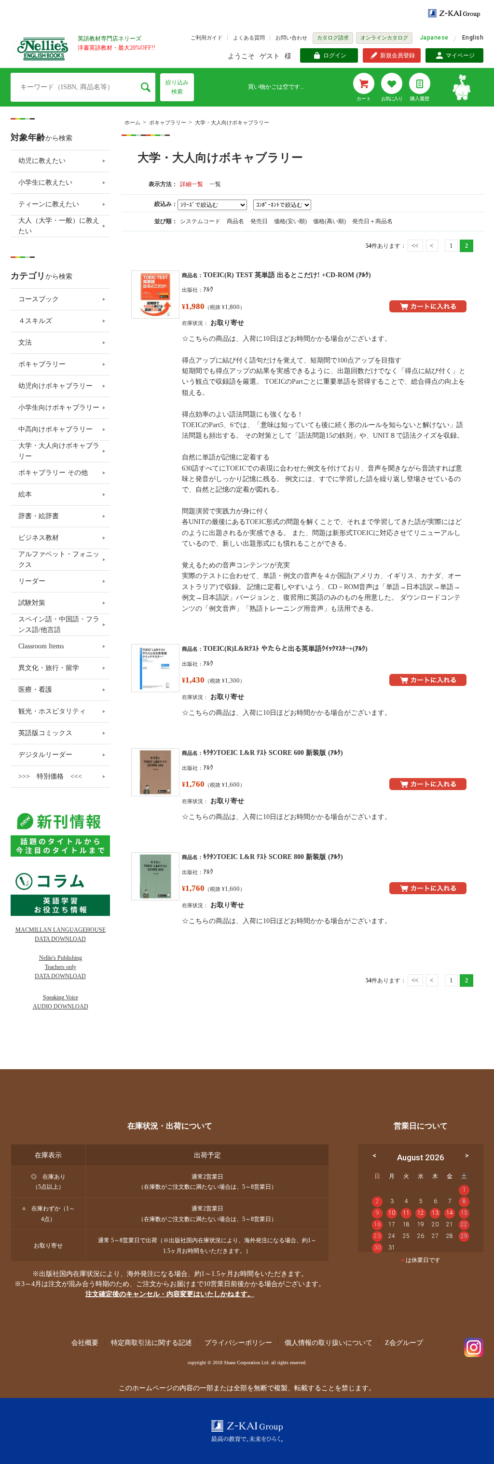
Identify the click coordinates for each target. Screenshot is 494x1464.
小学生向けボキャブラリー (58, 407)
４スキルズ (35, 320)
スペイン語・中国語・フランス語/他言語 (58, 624)
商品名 (236, 221)
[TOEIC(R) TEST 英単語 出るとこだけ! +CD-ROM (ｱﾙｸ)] (155, 294)
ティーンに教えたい (48, 204)
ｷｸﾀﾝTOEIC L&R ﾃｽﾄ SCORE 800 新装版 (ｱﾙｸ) (273, 856)
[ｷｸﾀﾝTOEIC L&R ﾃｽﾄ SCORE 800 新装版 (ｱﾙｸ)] (155, 876)
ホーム (132, 122)
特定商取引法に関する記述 (151, 1342)
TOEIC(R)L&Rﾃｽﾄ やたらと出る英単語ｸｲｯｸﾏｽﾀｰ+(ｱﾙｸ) (285, 648)
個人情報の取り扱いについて (328, 1342)
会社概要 (84, 1342)
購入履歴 (419, 98)
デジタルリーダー (45, 754)
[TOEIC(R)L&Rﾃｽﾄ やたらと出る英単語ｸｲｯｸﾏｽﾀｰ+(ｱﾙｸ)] (155, 668)
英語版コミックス (45, 733)
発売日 (259, 221)
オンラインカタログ (384, 37)
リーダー (31, 581)
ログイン (334, 55)
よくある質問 (249, 37)
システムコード (201, 221)
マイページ (460, 55)
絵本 (25, 494)
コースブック (38, 299)
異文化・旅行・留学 (48, 668)
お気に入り (391, 98)
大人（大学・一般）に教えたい (58, 226)
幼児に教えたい (42, 160)
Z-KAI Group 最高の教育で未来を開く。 (247, 1431)
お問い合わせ (291, 37)
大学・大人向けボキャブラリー (232, 122)
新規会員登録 (397, 55)
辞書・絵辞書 (38, 516)
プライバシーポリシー (238, 1342)
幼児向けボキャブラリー (55, 386)
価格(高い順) (330, 221)
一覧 (215, 184)
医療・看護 (35, 689)
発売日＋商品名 (372, 221)
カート (364, 98)
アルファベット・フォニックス (58, 559)
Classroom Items (41, 646)
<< (415, 245)
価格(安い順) (291, 221)
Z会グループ (404, 1342)
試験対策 (31, 602)
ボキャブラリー (167, 122)
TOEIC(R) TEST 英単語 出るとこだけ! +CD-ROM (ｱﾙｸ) (287, 275)
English (472, 37)
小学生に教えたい (45, 182)
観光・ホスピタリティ (52, 711)
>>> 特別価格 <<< (50, 776)
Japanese (434, 37)
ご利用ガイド (206, 37)
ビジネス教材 (38, 537)
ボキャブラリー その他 (53, 472)
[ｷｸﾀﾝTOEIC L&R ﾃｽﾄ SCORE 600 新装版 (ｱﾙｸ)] (155, 772)
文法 (25, 342)
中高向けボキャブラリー (55, 429)
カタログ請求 (333, 37)
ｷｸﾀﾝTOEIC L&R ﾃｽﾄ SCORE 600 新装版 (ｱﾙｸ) (273, 752)
